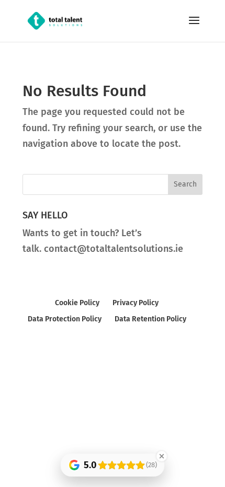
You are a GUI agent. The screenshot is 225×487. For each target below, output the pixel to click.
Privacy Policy (136, 302)
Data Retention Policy (150, 319)
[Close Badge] (161, 456)
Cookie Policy (77, 302)
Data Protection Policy (65, 319)
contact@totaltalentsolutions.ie (113, 248)
